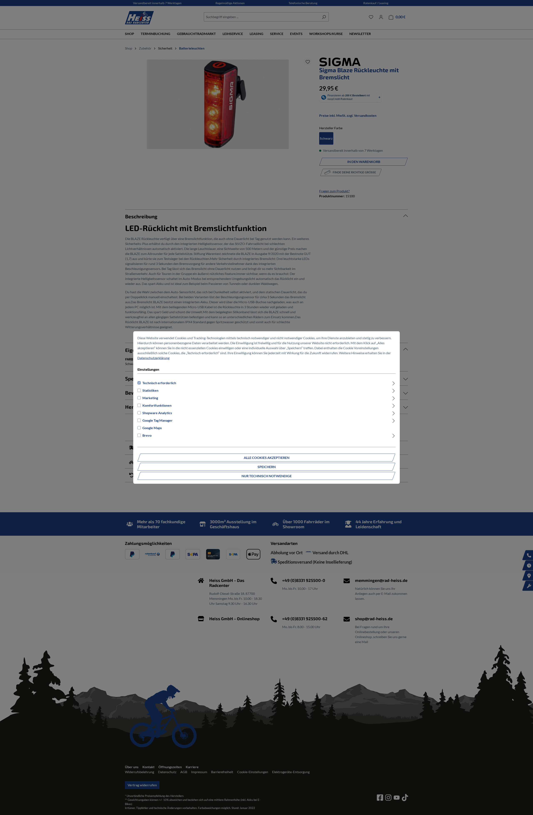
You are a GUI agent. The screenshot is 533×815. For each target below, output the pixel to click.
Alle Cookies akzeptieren (266, 458)
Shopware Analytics (157, 413)
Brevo (147, 435)
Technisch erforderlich (159, 383)
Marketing (150, 398)
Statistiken (150, 390)
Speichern (267, 467)
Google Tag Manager (157, 420)
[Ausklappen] (394, 383)
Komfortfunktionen (157, 405)
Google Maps (152, 428)
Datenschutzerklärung (153, 358)
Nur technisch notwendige (267, 476)
